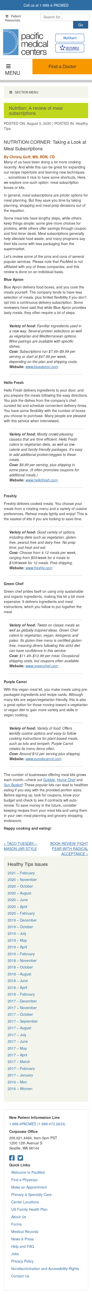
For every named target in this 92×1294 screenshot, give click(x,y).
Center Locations (25, 1201)
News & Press (22, 1238)
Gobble (49, 779)
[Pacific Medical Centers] (26, 42)
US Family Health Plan (29, 1209)
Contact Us (20, 1275)
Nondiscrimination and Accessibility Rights (45, 1268)
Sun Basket (13, 784)
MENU (12, 72)
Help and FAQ (22, 1246)
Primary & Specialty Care (31, 1194)
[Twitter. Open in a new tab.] (20, 1157)
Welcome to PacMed (28, 1172)
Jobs (15, 1253)
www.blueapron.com (42, 366)
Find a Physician (24, 1179)
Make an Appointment (29, 1187)
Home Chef (66, 779)
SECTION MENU (26, 92)
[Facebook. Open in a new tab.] (12, 1157)
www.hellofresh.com (42, 479)
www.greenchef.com (42, 665)
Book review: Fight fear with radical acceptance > (69, 848)
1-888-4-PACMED (54, 5)
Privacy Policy (22, 1261)
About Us (18, 1216)
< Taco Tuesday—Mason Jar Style (20, 846)
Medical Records (24, 1231)
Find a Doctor (62, 66)
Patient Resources (13, 18)
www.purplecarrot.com (44, 758)
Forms (16, 1224)
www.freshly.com (39, 567)
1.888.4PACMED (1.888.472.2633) (37, 1123)
